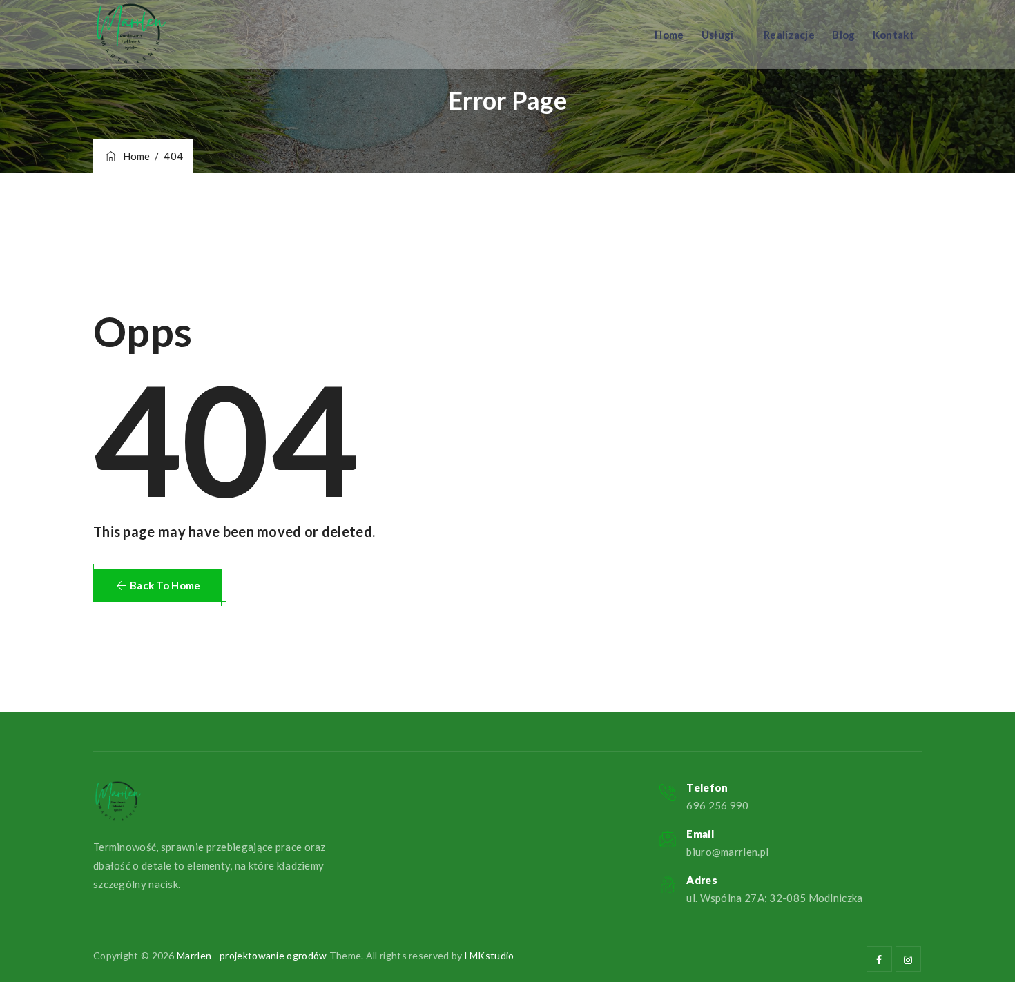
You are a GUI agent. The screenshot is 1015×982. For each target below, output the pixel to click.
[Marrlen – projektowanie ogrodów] (131, 34)
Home (669, 34)
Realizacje (789, 34)
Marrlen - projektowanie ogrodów (252, 955)
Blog (843, 34)
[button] (157, 585)
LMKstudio (489, 955)
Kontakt (893, 34)
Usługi (718, 34)
